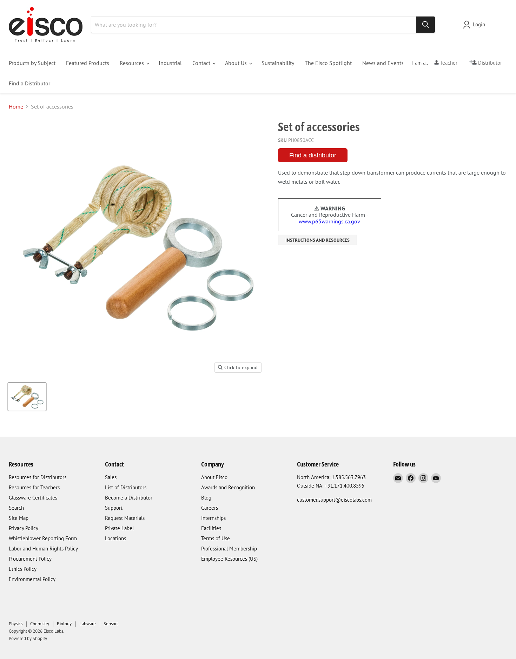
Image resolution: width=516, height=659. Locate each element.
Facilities (211, 528)
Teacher (448, 62)
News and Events (383, 62)
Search (16, 507)
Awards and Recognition (228, 487)
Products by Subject (32, 62)
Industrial (170, 62)
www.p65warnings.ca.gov (329, 221)
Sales (111, 477)
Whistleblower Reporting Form (43, 538)
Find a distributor (312, 155)
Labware (87, 624)
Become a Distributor (128, 497)
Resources (132, 62)
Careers (209, 507)
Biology (64, 624)
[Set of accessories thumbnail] (27, 397)
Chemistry (39, 624)
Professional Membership (229, 548)
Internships (213, 518)
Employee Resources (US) (229, 558)
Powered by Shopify (28, 638)
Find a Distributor (29, 83)
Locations (115, 538)
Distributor (489, 62)
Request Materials (125, 518)
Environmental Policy (32, 579)
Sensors (111, 624)
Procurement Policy (30, 558)
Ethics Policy (23, 569)
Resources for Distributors (37, 477)
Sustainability (278, 62)
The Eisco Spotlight (328, 62)
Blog (206, 497)
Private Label (119, 528)
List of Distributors (125, 487)
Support (114, 507)
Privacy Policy (23, 528)
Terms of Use (215, 538)
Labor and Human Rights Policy (43, 548)
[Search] (425, 25)
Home (16, 106)
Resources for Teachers (34, 487)
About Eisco (214, 477)
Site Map (18, 518)
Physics (15, 624)
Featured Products (87, 62)
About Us (236, 62)
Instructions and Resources (317, 240)
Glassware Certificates (33, 497)
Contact (202, 62)
